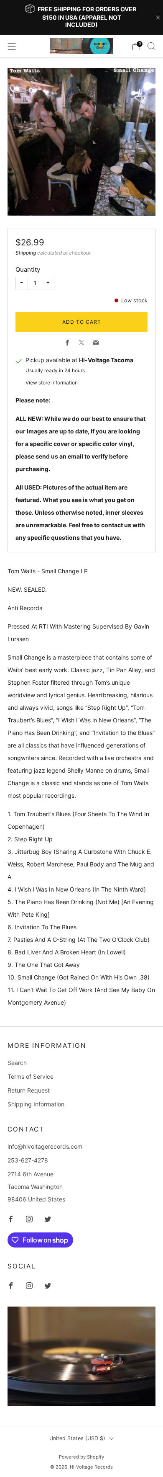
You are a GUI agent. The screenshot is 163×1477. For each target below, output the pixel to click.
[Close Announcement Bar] (158, 18)
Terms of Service (30, 1076)
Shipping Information (36, 1104)
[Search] (151, 46)
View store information (51, 382)
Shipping (25, 253)
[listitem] (81, 17)
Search (17, 1062)
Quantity (27, 269)
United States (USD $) (77, 1438)
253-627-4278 (28, 1160)
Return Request (29, 1090)
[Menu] (12, 46)
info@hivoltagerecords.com (45, 1146)
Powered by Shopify (81, 1457)
